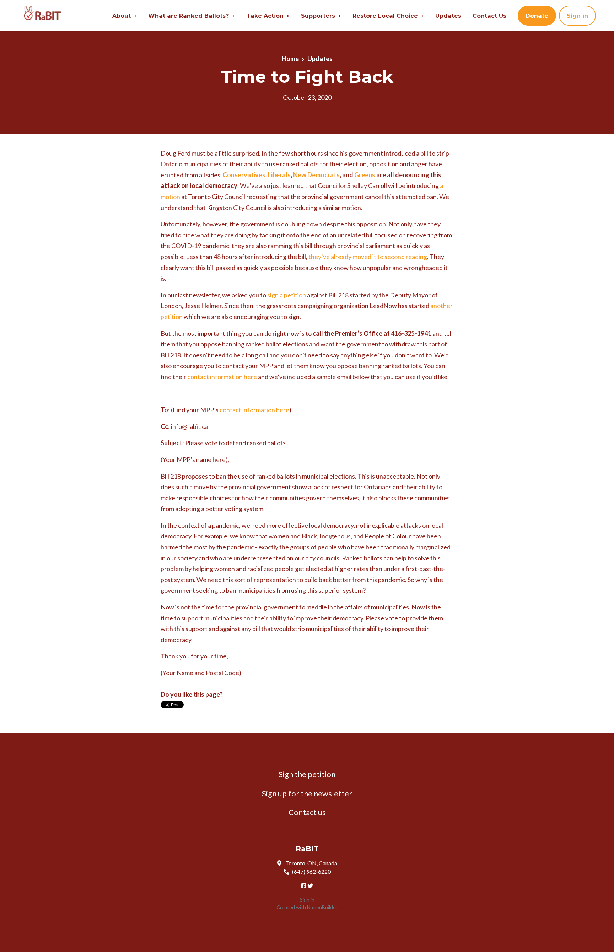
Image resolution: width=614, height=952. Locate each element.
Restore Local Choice (386, 15)
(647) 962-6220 (311, 871)
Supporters (319, 15)
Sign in (307, 900)
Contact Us (489, 15)
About (122, 15)
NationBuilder (322, 907)
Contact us (307, 812)
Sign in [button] (577, 15)
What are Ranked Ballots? (189, 15)
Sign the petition (307, 774)
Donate (537, 15)
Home (290, 59)
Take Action (265, 15)
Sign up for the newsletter (307, 793)
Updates (448, 15)
